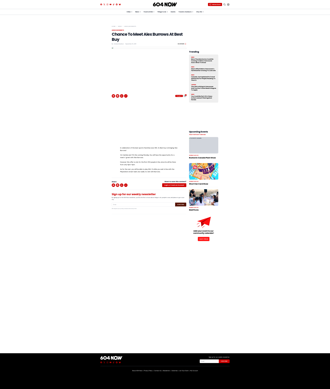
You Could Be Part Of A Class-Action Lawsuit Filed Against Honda (202, 98)
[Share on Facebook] (113, 96)
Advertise (175, 371)
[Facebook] (101, 4)
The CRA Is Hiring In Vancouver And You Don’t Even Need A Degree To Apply (203, 88)
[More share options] (126, 96)
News (137, 12)
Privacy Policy (148, 371)
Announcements (130, 26)
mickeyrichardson (119, 44)
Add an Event (216, 4)
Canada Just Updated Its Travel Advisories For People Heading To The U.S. (203, 78)
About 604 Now (137, 371)
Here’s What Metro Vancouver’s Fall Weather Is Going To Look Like (203, 70)
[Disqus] (149, 280)
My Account (194, 371)
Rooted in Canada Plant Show (202, 158)
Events (173, 12)
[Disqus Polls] (149, 237)
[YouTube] (110, 4)
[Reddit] (117, 4)
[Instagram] (107, 4)
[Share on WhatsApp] (121, 96)
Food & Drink (148, 12)
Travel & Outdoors (185, 12)
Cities (129, 12)
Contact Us (157, 371)
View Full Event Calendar (197, 134)
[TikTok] (113, 4)
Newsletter (166, 371)
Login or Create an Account (174, 185)
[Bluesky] (120, 4)
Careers (193, 84)
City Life (199, 12)
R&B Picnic (194, 210)
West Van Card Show (198, 184)
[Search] (224, 4)
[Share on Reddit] (117, 96)
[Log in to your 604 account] (228, 4)
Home (114, 26)
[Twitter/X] (104, 4)
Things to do (161, 12)
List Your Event (184, 371)
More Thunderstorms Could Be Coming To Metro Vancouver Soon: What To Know (202, 61)
